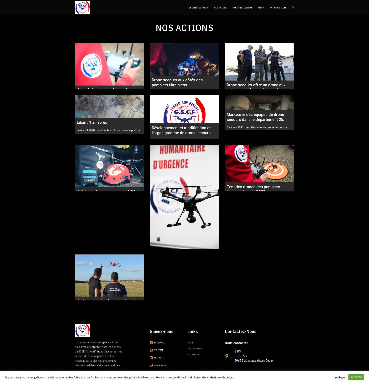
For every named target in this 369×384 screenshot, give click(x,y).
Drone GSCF (194, 348)
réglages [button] (340, 377)
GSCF (190, 342)
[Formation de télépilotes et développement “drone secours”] (184, 197)
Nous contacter (236, 343)
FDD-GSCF (193, 354)
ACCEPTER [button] (356, 377)
